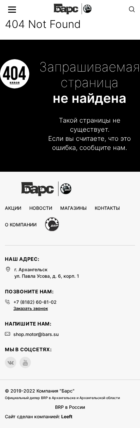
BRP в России (70, 407)
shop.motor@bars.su (36, 334)
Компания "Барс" (55, 391)
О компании (20, 224)
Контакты (107, 208)
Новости (40, 208)
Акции (13, 208)
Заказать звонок (30, 308)
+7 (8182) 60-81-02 (35, 302)
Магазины (73, 208)
